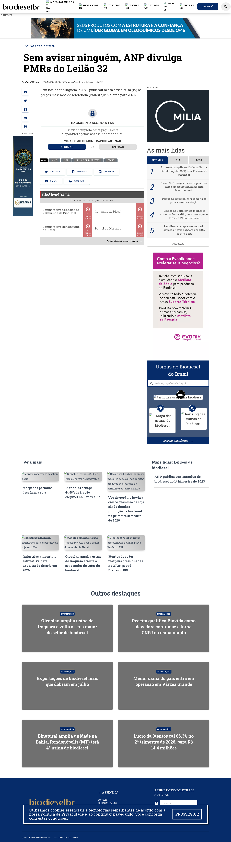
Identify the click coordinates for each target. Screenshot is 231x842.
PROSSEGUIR (187, 814)
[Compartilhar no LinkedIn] (25, 117)
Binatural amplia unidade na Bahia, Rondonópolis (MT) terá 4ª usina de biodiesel (184, 171)
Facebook (81, 172)
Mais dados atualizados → (124, 241)
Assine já (207, 6)
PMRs (111, 160)
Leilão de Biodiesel (88, 160)
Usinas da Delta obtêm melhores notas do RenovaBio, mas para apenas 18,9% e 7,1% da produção (184, 214)
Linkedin (108, 172)
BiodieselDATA (56, 194)
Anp (54, 160)
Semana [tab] (157, 160)
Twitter (55, 172)
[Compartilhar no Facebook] (25, 108)
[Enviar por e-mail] (25, 91)
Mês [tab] (199, 160)
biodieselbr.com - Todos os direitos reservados (57, 838)
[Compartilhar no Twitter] (25, 100)
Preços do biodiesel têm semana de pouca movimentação (184, 200)
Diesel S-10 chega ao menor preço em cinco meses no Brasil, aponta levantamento (184, 186)
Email (53, 181)
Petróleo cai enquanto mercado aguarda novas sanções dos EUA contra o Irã (184, 230)
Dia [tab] (178, 160)
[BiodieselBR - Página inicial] (20, 6)
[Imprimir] (25, 126)
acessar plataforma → (178, 441)
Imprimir (79, 181)
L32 (66, 160)
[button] (112, 6)
